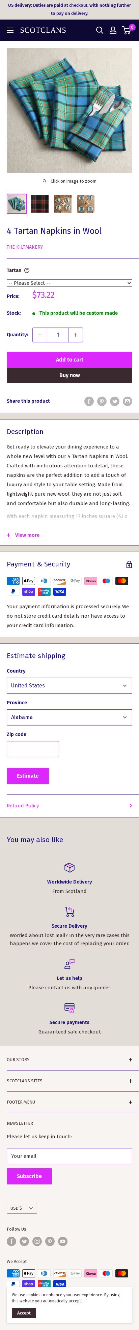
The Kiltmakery (25, 247)
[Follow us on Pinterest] (50, 1241)
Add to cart (69, 360)
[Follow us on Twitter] (24, 1241)
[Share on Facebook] (89, 401)
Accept (24, 1313)
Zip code (16, 734)
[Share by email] (127, 401)
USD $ (16, 1208)
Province (17, 703)
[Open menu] (10, 30)
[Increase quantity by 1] (75, 335)
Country (16, 671)
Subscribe (29, 1176)
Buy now (69, 375)
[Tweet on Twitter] (114, 401)
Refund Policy (23, 806)
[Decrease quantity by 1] (40, 335)
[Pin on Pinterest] (102, 401)
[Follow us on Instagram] (37, 1241)
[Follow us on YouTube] (62, 1241)
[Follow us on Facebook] (11, 1241)
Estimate (28, 776)
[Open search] (100, 30)
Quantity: (17, 335)
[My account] (113, 30)
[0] (126, 30)
